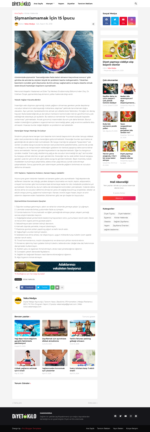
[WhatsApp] (52, 287)
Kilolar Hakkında (31, 13)
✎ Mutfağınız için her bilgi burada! (30, 274)
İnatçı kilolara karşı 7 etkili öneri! (82, 369)
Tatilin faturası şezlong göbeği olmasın (80, 340)
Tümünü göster (88, 316)
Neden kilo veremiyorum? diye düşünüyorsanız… (127, 99)
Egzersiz (107, 218)
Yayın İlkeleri (118, 428)
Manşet (49, 3)
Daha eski (92, 403)
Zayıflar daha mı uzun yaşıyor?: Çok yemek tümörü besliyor (110, 99)
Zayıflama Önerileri (121, 226)
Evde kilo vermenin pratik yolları (110, 126)
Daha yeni (18, 403)
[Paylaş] (93, 24)
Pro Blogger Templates (31, 428)
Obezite (107, 222)
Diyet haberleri (124, 214)
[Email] (57, 287)
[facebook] (115, 416)
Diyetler (71, 3)
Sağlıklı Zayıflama (121, 222)
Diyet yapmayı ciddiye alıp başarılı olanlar (118, 63)
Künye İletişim (132, 428)
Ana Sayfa (38, 3)
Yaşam (61, 3)
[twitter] (120, 416)
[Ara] (136, 4)
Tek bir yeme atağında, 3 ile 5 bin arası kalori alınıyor (109, 157)
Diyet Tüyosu (109, 214)
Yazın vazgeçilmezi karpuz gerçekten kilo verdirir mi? (126, 128)
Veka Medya (30, 298)
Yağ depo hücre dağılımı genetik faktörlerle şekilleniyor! (26, 341)
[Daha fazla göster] (62, 287)
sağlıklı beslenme (111, 230)
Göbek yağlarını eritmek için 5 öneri (26, 369)
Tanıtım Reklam (85, 3)
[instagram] (131, 416)
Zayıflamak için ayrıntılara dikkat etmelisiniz (54, 340)
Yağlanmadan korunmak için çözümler (53, 369)
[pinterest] (136, 416)
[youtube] (126, 416)
